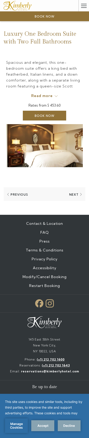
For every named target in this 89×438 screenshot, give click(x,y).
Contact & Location (44, 223)
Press (44, 241)
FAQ (44, 232)
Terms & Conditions (44, 250)
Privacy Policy (45, 259)
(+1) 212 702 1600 (51, 359)
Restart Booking (44, 285)
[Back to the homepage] (17, 5)
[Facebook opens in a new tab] (39, 302)
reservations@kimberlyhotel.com (50, 371)
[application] (44, 416)
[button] (44, 145)
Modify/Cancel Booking (45, 276)
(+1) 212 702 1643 (56, 365)
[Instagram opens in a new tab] (50, 302)
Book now (45, 16)
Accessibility (44, 268)
